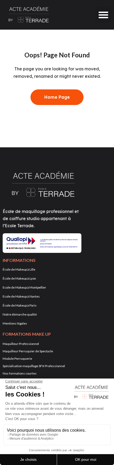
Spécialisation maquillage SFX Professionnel (34, 366)
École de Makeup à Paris (20, 305)
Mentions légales (15, 323)
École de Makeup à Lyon (19, 278)
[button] (103, 15)
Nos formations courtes (20, 373)
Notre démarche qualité (20, 314)
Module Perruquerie (17, 359)
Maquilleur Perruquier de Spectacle (28, 351)
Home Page (57, 97)
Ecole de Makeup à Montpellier (24, 287)
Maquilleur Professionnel (21, 344)
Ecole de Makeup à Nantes (21, 296)
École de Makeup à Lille (19, 269)
